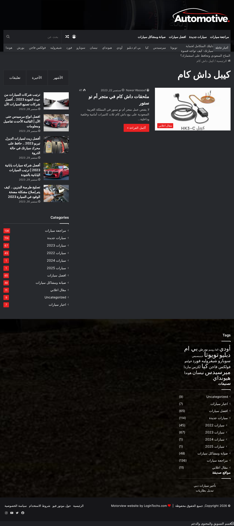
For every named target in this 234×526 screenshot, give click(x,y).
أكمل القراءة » (136, 128)
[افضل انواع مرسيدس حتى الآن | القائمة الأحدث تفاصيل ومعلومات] (56, 122)
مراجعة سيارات (219, 37)
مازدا (187, 367)
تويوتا (173, 47)
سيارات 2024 (56, 260)
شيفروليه (56, 47)
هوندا (9, 47)
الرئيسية (222, 61)
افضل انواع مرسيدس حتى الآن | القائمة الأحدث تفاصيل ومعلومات (21, 121)
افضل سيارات (177, 37)
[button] (212, 523)
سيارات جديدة (198, 37)
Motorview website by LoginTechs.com (139, 505)
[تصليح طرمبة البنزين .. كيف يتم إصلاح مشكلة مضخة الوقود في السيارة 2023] (56, 193)
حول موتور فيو (62, 505)
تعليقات (14, 77)
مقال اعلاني (58, 290)
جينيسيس (197, 356)
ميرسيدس (159, 47)
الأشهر (58, 77)
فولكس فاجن (37, 47)
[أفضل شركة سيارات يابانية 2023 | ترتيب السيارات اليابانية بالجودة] (56, 171)
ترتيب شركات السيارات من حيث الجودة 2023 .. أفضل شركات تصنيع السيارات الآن (22, 99)
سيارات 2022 (56, 253)
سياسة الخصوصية (16, 505)
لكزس (196, 367)
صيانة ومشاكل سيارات (152, 37)
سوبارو (81, 47)
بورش (20, 47)
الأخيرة (37, 77)
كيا (147, 47)
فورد (69, 47)
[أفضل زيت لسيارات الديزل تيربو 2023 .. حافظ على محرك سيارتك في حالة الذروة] (56, 144)
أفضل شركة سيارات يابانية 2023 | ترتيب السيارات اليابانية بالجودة (22, 170)
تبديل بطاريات (205, 490)
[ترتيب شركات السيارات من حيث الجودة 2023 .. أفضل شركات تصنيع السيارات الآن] (56, 100)
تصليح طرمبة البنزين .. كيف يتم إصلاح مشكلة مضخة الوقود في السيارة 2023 (22, 192)
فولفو (188, 361)
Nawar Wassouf (136, 90)
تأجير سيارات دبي (205, 485)
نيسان (94, 47)
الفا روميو (213, 349)
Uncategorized (55, 297)
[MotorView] (201, 15)
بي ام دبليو (134, 47)
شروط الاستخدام (39, 505)
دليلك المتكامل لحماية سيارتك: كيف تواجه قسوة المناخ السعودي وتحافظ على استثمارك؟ (205, 50)
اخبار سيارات (57, 304)
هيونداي (107, 47)
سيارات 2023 (56, 245)
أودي (119, 47)
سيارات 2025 (56, 268)
